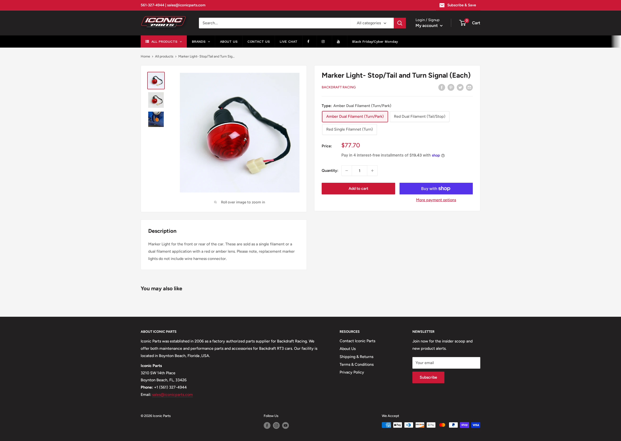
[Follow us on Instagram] (276, 425)
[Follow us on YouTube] (285, 425)
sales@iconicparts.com (172, 394)
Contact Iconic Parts (357, 341)
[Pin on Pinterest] (451, 87)
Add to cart (358, 188)
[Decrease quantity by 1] (347, 171)
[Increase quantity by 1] (372, 171)
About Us (348, 348)
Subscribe (428, 377)
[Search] (400, 23)
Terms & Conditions (357, 364)
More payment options (436, 200)
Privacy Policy (352, 372)
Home (145, 56)
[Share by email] (469, 87)
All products (164, 56)
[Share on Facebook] (441, 87)
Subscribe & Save (461, 5)
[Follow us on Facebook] (267, 425)
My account (427, 25)
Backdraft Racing (339, 87)
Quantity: (330, 170)
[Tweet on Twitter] (460, 87)
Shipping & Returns (356, 356)
